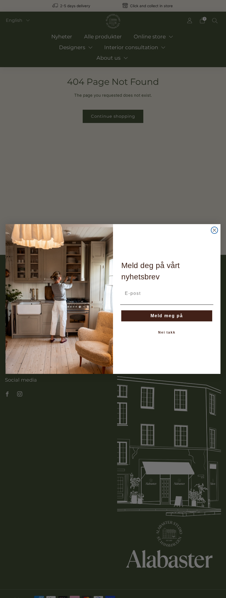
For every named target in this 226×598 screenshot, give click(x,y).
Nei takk (167, 332)
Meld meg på (166, 315)
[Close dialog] (214, 230)
